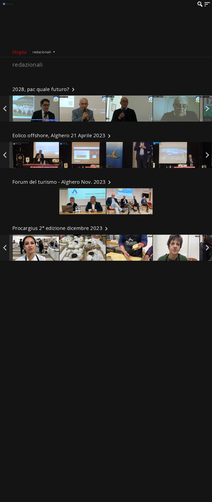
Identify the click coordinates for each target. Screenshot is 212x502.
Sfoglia (19, 52)
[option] (36, 109)
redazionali (42, 52)
